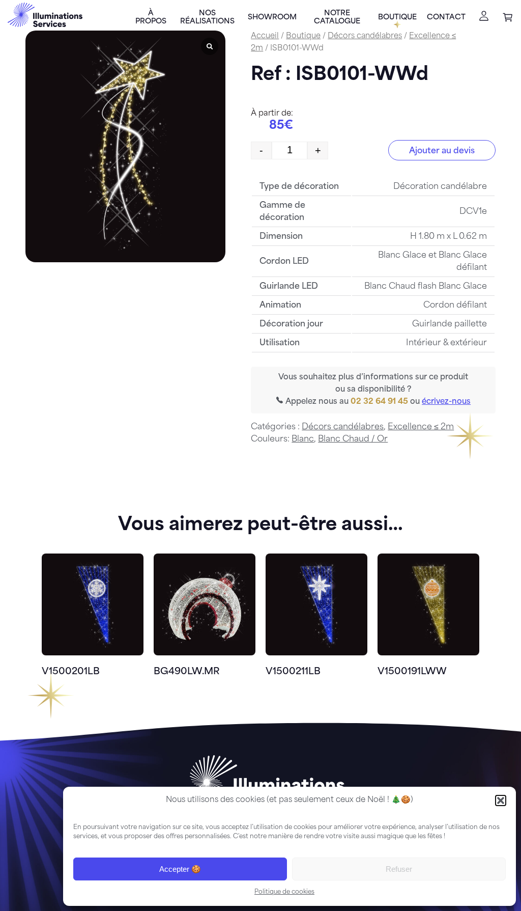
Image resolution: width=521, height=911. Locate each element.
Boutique (397, 17)
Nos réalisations (207, 17)
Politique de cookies (284, 892)
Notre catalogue (337, 17)
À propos (150, 17)
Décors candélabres (365, 36)
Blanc (303, 439)
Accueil (265, 36)
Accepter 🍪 (180, 869)
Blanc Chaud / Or (353, 439)
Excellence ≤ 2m (421, 427)
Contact (446, 17)
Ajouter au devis (442, 151)
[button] (501, 800)
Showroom (272, 17)
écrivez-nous (446, 402)
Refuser (399, 869)
